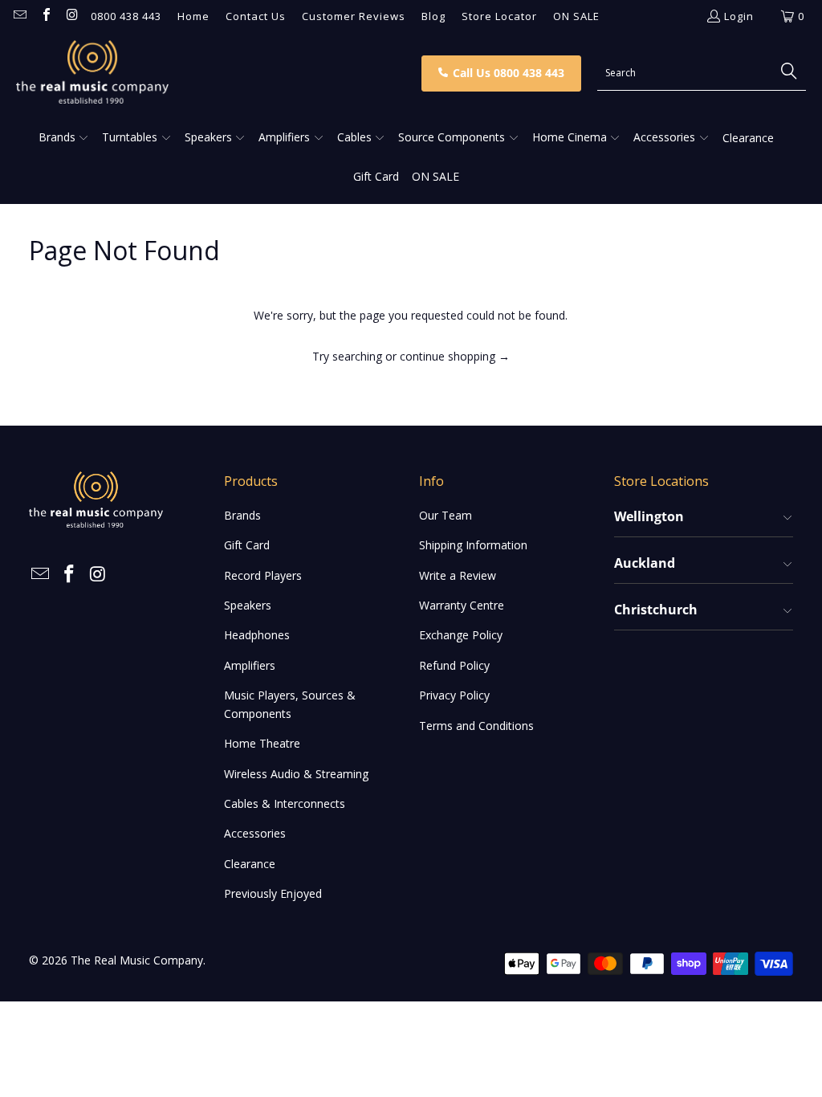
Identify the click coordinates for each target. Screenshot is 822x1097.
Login (739, 16)
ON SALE (576, 16)
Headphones (257, 634)
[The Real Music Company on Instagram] (71, 16)
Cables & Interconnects (284, 803)
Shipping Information (473, 545)
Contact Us (256, 16)
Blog (433, 16)
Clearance (249, 863)
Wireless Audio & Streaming (296, 773)
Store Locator (499, 16)
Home (193, 16)
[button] (64, 138)
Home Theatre (262, 743)
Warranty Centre (461, 605)
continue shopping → (455, 356)
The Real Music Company (137, 960)
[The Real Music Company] (213, 73)
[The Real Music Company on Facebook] (45, 16)
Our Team (445, 515)
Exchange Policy (461, 634)
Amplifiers (249, 665)
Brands (242, 515)
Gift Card (247, 545)
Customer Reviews (353, 16)
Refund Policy (454, 665)
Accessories (255, 833)
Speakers (247, 605)
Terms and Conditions (476, 725)
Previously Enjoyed (273, 893)
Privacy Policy (454, 695)
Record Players (263, 575)
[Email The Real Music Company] (19, 16)
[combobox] (701, 73)
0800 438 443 (126, 16)
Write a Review (457, 575)
